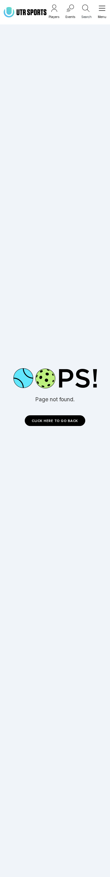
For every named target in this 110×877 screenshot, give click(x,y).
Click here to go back (55, 421)
